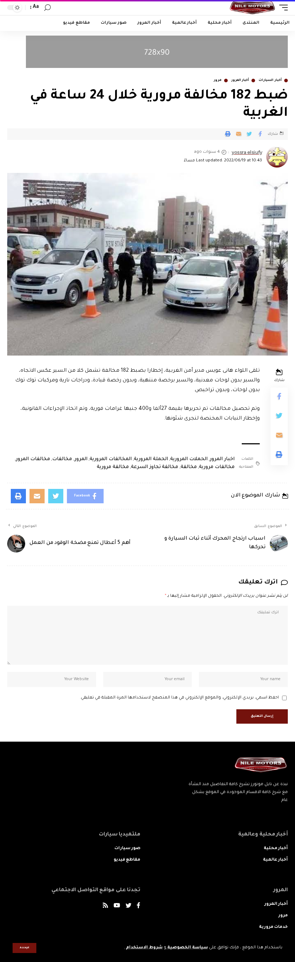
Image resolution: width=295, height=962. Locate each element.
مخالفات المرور (33, 459)
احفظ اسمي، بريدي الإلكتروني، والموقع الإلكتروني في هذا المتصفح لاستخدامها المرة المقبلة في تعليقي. (179, 698)
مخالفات (62, 459)
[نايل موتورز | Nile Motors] (252, 7)
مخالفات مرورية (217, 467)
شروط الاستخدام (144, 947)
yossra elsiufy (247, 152)
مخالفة (189, 467)
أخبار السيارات (270, 80)
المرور (80, 459)
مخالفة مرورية (113, 467)
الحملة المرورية (151, 459)
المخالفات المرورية (111, 459)
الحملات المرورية (189, 459)
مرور (218, 80)
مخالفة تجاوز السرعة (154, 467)
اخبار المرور (222, 459)
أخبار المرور (240, 80)
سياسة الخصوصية (187, 947)
